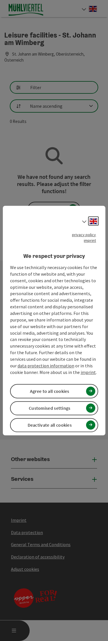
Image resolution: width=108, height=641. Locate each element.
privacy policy (84, 234)
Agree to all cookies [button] (49, 391)
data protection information (46, 365)
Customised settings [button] (50, 408)
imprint (90, 240)
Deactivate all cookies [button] (50, 425)
